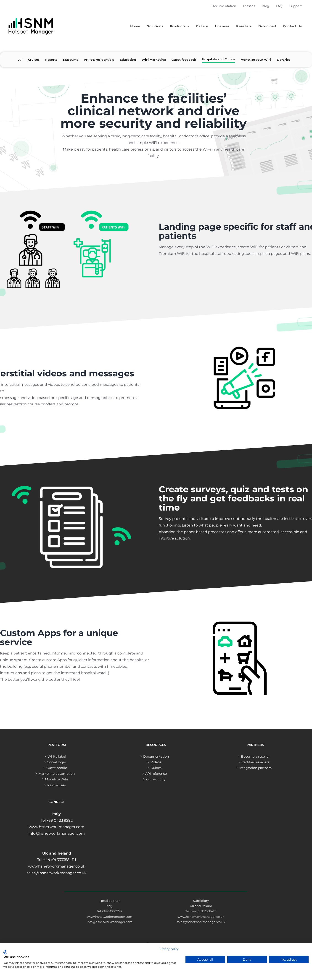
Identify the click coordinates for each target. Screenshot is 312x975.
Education (128, 59)
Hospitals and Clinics (218, 59)
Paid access (56, 785)
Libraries (283, 59)
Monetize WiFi (56, 779)
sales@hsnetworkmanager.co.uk (201, 922)
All (20, 59)
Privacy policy (169, 949)
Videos (156, 762)
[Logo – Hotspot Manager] (31, 18)
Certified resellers (255, 762)
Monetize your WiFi (256, 59)
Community (156, 779)
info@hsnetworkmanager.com (109, 922)
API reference (156, 774)
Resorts (51, 59)
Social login (56, 762)
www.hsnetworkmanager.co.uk (201, 916)
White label (57, 756)
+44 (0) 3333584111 (203, 911)
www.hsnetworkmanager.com (109, 916)
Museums (70, 59)
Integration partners (255, 768)
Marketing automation (56, 774)
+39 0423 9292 (112, 911)
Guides (156, 768)
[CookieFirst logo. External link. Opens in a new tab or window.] (5, 952)
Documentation (156, 756)
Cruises (34, 59)
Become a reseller (255, 756)
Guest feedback (184, 59)
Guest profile (56, 768)
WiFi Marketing (154, 59)
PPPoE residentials (99, 59)
